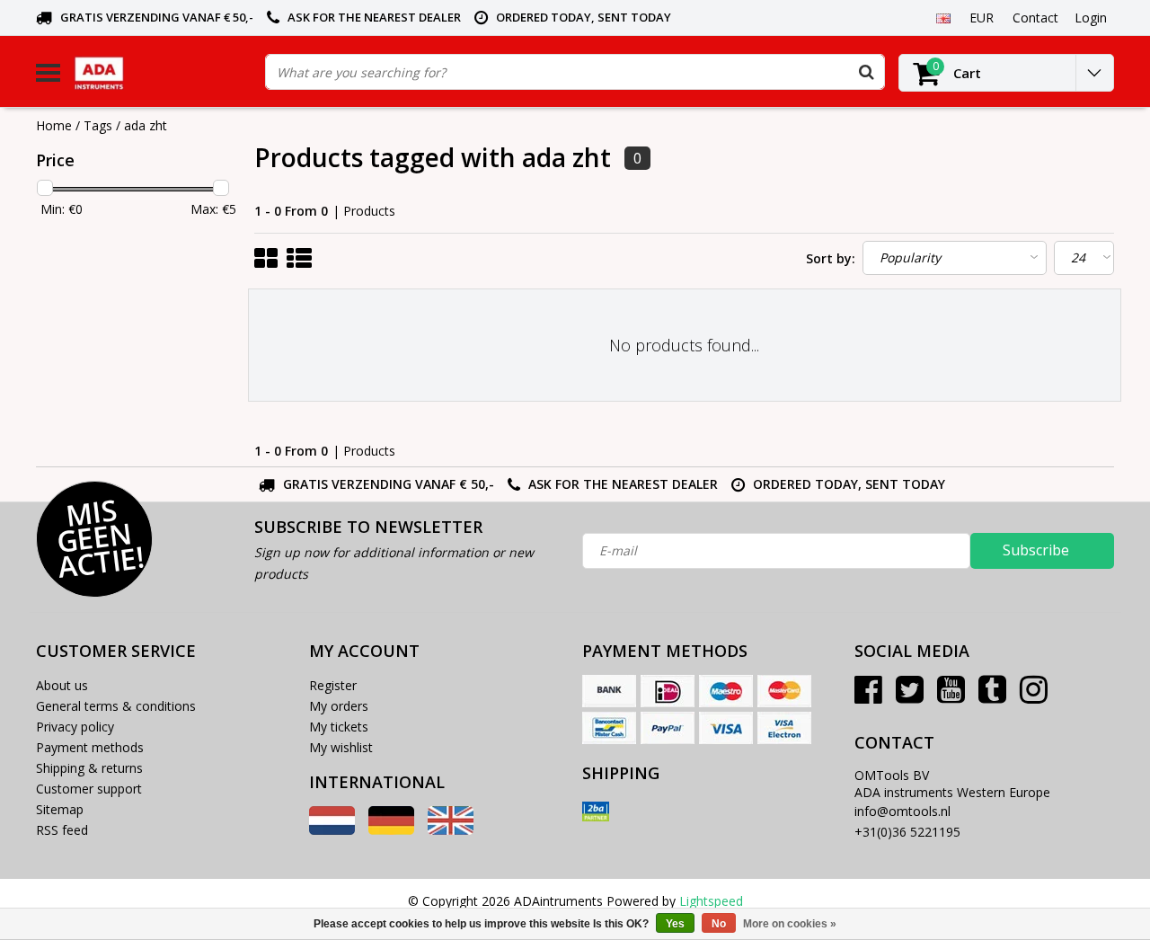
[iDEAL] (667, 691)
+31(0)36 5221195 (907, 831)
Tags (98, 125)
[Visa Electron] (784, 728)
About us (62, 685)
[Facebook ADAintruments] (868, 696)
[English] (943, 17)
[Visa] (726, 728)
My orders (338, 705)
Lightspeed (711, 900)
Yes (675, 924)
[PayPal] (667, 728)
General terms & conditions (116, 705)
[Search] (866, 72)
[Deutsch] (391, 829)
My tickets (338, 726)
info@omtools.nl (902, 811)
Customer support (89, 788)
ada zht (145, 125)
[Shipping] (595, 811)
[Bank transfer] (609, 691)
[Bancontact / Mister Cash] (609, 728)
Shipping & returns (89, 767)
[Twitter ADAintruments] (910, 696)
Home (54, 125)
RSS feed (62, 829)
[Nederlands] (332, 829)
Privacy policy (75, 726)
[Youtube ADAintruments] (951, 696)
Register (333, 685)
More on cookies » (789, 924)
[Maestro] (726, 691)
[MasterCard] (784, 691)
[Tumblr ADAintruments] (992, 696)
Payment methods (90, 747)
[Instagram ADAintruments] (1034, 696)
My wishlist (341, 747)
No (719, 924)
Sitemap (60, 809)
